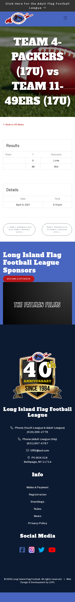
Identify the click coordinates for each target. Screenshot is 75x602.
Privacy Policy (37, 523)
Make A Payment (37, 487)
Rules (37, 509)
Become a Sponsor (18, 279)
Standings (37, 501)
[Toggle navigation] (65, 19)
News (37, 516)
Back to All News (14, 124)
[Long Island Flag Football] (19, 19)
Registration (37, 494)
